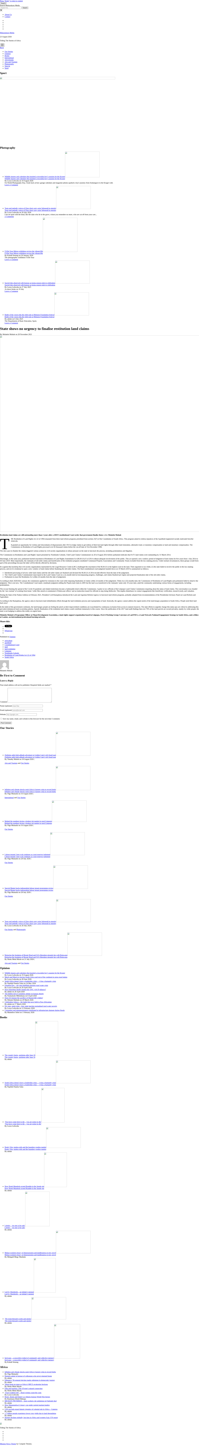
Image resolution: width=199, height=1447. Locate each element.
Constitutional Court (12, 645)
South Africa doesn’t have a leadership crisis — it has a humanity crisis (30, 981)
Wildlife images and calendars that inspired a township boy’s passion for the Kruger (35, 177)
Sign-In (7, 66)
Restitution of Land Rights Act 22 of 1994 (20, 655)
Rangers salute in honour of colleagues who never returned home (28, 1376)
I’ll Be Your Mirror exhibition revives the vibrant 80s (24, 251)
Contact (7, 17)
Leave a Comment (11, 185)
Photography (9, 64)
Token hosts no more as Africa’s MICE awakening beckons (26, 1384)
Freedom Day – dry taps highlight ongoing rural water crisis (26, 985)
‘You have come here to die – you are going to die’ (23, 1122)
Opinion (8, 54)
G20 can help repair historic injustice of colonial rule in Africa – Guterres (31, 1409)
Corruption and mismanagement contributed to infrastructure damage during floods (35, 1010)
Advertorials (9, 60)
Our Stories (9, 52)
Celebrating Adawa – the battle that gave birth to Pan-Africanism (28, 1002)
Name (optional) (6, 706)
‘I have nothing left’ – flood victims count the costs (23, 1393)
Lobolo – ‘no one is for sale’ (15, 1226)
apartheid (8, 643)
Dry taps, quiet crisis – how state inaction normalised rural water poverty (31, 1006)
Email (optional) (6, 710)
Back (2, 48)
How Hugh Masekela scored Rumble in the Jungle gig (24, 1186)
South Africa (9, 657)
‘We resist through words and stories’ (18, 1319)
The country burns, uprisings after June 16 (20, 1055)
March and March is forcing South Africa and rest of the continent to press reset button (36, 977)
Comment (3, 702)
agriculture (8, 641)
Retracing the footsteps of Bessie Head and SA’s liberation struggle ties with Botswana (36, 955)
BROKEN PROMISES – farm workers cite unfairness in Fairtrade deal (31, 1401)
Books (7, 56)
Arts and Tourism (11, 62)
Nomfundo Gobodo (12, 653)
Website (3, 714)
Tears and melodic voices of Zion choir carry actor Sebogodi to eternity (30, 208)
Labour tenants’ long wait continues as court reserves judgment (27, 855)
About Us (8, 15)
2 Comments (9, 217)
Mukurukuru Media (7, 33)
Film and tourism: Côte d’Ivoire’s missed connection (23, 1388)
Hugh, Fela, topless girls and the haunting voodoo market (25, 1147)
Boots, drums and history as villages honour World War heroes (27, 1397)
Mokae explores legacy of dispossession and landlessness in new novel (30, 1253)
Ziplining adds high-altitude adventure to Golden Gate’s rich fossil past (30, 755)
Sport (7, 68)
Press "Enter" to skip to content (11, 1)
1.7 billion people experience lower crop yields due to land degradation (30, 1413)
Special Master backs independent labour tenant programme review (29, 888)
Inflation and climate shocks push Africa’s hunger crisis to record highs (30, 790)
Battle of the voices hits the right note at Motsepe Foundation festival (29, 315)
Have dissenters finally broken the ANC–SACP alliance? (25, 990)
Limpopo (8, 651)
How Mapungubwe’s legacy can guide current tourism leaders (27, 1405)
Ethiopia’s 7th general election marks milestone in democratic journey (30, 1380)
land (6, 647)
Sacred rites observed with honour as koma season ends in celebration (30, 283)
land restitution (10, 649)
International (9, 58)
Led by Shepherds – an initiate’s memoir (19, 1292)
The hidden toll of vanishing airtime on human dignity (24, 994)
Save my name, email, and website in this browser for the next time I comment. (31, 719)
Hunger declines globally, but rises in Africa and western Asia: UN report (31, 1418)
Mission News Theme (8, 1444)
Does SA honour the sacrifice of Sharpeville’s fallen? (24, 998)
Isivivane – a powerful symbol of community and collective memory (29, 1358)
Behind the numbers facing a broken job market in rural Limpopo (28, 821)
